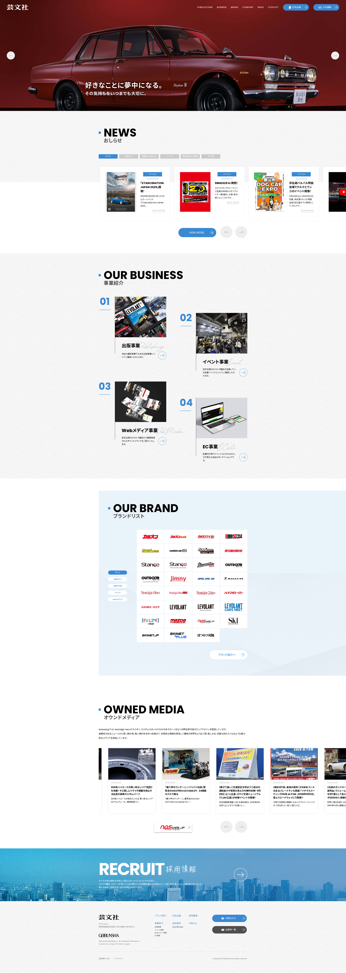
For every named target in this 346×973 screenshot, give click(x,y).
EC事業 (157, 935)
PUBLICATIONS (204, 7)
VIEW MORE (196, 232)
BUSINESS (222, 7)
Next (335, 55)
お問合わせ (230, 918)
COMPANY (247, 7)
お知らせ (193, 923)
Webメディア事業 (161, 933)
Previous (11, 55)
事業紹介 (159, 923)
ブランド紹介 (160, 915)
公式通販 (326, 7)
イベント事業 (159, 930)
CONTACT (273, 7)
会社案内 (176, 923)
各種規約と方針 (104, 958)
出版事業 (158, 927)
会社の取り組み (177, 927)
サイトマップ (118, 958)
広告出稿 (296, 7)
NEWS (261, 7)
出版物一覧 (230, 929)
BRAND (234, 7)
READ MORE (158, 202)
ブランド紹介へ (227, 655)
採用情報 (193, 915)
